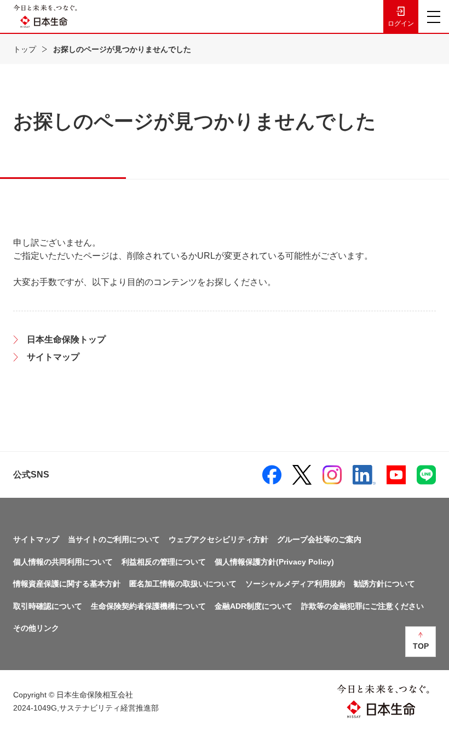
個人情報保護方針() (274, 561)
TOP (421, 646)
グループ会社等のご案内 (319, 539)
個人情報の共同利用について (63, 561)
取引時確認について (47, 606)
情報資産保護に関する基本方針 (66, 583)
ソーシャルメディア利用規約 (295, 583)
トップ (24, 49)
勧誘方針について (384, 583)
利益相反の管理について (164, 561)
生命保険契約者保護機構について (148, 606)
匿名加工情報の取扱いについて (183, 583)
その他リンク (36, 628)
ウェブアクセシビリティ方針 (218, 539)
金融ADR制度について (253, 606)
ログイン (401, 23)
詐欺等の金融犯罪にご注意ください (362, 606)
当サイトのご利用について (114, 539)
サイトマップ (36, 539)
